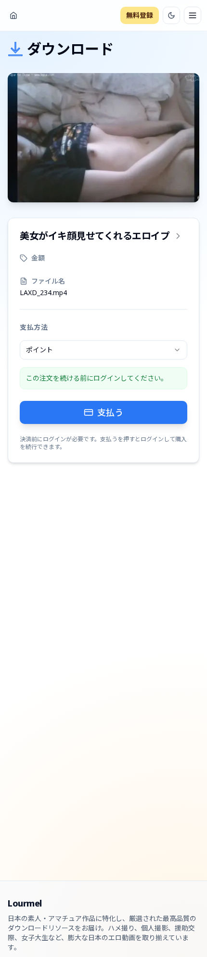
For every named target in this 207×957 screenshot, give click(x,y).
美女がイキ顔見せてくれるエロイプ (94, 236)
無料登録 (139, 15)
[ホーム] (13, 15)
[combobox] (103, 350)
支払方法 (34, 327)
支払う (110, 412)
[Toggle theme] (171, 15)
